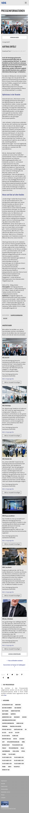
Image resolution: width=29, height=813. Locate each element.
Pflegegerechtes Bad (17, 745)
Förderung (4, 726)
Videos (9, 767)
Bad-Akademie (17, 708)
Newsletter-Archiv (5, 792)
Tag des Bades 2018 (18, 760)
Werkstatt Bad (5, 770)
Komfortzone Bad (6, 739)
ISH (25, 729)
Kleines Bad (15, 736)
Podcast (4, 748)
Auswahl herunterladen (14, 654)
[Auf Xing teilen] (3, 677)
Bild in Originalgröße (8, 379)
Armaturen (18, 705)
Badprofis (13, 714)
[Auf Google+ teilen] (17, 674)
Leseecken (21, 739)
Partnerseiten (4, 789)
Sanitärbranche (6, 751)
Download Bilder (14, 37)
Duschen (24, 717)
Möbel (23, 742)
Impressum (4, 780)
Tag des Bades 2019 (7, 763)
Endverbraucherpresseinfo (9, 720)
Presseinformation (13, 748)
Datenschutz (4, 786)
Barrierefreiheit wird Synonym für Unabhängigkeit (14, 665)
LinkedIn (3, 797)
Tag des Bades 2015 (7, 757)
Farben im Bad (19, 723)
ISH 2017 (5, 318)
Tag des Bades (11, 754)
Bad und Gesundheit (7, 708)
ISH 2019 (17, 732)
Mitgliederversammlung (13, 742)
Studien (4, 754)
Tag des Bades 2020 (19, 763)
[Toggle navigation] (26, 2)
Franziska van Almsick (15, 726)
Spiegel (23, 751)
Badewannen (5, 714)
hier (5, 695)
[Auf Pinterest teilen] (22, 674)
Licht (3, 742)
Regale (22, 748)
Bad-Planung (5, 711)
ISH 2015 (4, 732)
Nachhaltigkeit (6, 745)
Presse (2, 795)
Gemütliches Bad (18, 729)
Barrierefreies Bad (6, 717)
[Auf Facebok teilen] (7, 674)
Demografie (17, 717)
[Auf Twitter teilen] (12, 674)
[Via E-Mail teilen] (8, 677)
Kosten (15, 739)
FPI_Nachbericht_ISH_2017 (18, 51)
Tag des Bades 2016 (19, 757)
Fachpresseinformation (16, 315)
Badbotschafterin (15, 711)
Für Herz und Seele (6, 729)
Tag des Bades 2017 (6, 760)
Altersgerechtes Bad (7, 705)
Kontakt (3, 783)
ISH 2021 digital (6, 736)
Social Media (16, 751)
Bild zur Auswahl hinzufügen (12, 382)
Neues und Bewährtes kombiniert (15, 660)
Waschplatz (17, 767)
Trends (4, 767)
